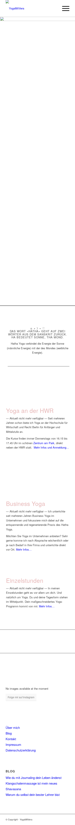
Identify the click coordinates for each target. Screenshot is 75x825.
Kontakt (11, 739)
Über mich (13, 727)
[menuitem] (54, 8)
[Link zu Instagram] (60, 819)
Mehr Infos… (24, 549)
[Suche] (54, 8)
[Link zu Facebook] (54, 819)
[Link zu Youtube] (66, 819)
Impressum (13, 744)
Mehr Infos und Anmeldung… (51, 447)
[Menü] (63, 8)
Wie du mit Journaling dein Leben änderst (33, 777)
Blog (9, 733)
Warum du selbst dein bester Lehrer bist (33, 794)
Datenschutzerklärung (21, 750)
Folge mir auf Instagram (21, 697)
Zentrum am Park (43, 443)
